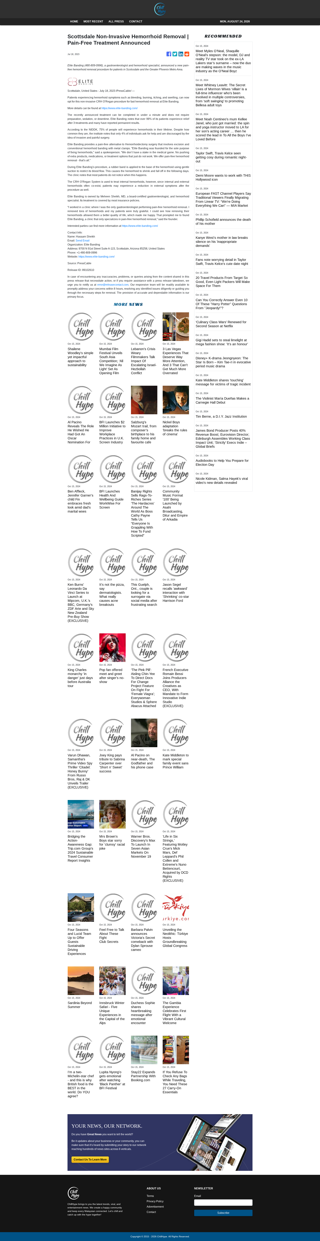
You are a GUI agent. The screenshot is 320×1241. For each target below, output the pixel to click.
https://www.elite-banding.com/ (120, 108)
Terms (150, 1196)
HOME (74, 21)
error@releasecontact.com (112, 284)
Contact (151, 1212)
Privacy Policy (155, 1201)
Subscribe (223, 1212)
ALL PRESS (116, 21)
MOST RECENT (93, 21)
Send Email (83, 240)
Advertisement (155, 1206)
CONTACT (135, 21)
